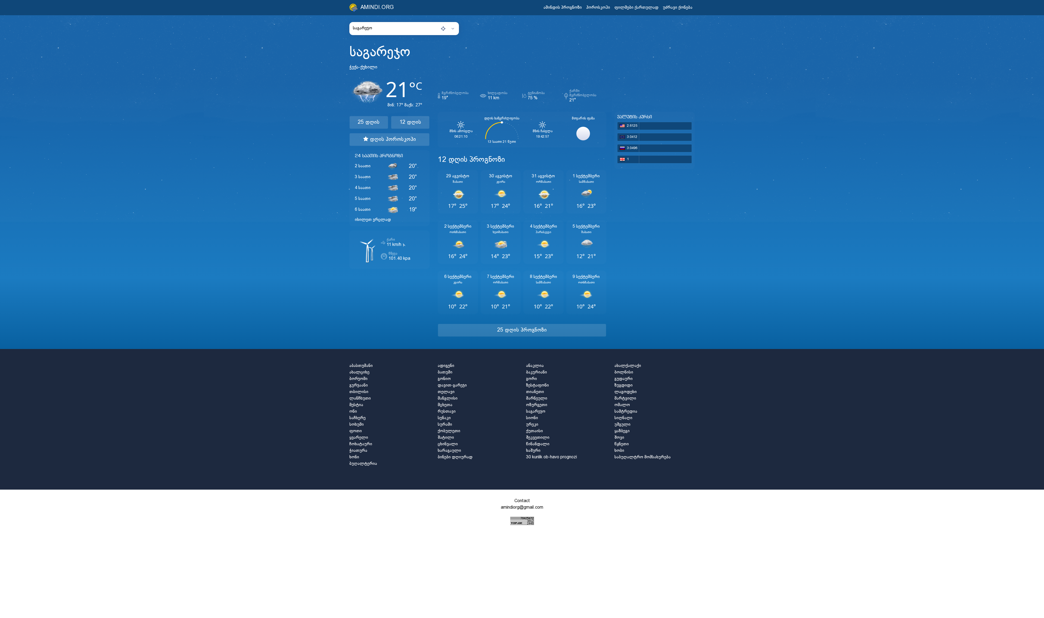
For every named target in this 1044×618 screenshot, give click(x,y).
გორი (531, 379)
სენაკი (444, 418)
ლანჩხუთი (360, 398)
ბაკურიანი (536, 372)
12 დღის (410, 122)
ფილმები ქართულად (636, 7)
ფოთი (355, 431)
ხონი (354, 457)
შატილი (446, 437)
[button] (404, 28)
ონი (353, 411)
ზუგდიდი (623, 385)
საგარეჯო (535, 411)
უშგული (622, 424)
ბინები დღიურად (455, 457)
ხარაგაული (449, 451)
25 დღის (369, 122)
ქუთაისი (534, 431)
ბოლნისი (623, 372)
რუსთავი (447, 411)
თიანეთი (535, 392)
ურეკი (532, 424)
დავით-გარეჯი (452, 385)
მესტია (356, 405)
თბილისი (358, 392)
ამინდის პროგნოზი (562, 7)
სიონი (532, 418)
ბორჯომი (358, 379)
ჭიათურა (358, 451)
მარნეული (536, 398)
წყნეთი (621, 444)
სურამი (445, 424)
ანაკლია (535, 366)
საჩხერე (357, 418)
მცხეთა (445, 405)
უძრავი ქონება (677, 7)
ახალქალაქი (627, 366)
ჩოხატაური (360, 444)
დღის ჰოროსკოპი (392, 139)
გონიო (444, 379)
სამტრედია (625, 411)
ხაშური (533, 451)
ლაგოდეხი (625, 392)
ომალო (622, 405)
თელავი (446, 392)
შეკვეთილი (537, 437)
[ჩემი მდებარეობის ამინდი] (443, 28)
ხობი (619, 451)
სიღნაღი (623, 418)
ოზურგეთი (536, 405)
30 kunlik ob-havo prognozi (551, 457)
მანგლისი (448, 398)
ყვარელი (358, 437)
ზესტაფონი (537, 385)
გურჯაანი (358, 385)
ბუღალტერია (363, 464)
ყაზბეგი (622, 431)
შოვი (619, 437)
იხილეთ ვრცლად (373, 220)
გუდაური (623, 379)
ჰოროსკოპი (598, 7)
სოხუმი (356, 424)
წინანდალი (537, 444)
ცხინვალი (448, 444)
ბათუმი (445, 372)
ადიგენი (446, 366)
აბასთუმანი (361, 366)
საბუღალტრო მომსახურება (642, 457)
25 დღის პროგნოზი (522, 330)
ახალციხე (359, 372)
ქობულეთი (449, 431)
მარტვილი (625, 398)
